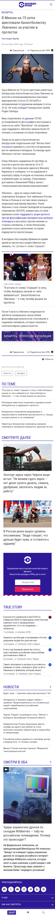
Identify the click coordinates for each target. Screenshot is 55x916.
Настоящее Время (10, 38)
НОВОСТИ (11, 687)
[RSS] (37, 889)
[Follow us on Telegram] (30, 889)
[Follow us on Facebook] (4, 889)
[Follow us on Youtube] (17, 889)
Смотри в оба (15, 762)
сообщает (22, 107)
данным (29, 118)
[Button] (17, 50)
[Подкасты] (43, 889)
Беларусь (7, 12)
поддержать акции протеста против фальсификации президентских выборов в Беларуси (27, 218)
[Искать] (43, 912)
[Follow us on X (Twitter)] (11, 889)
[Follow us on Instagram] (24, 889)
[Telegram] (27, 912)
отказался (7, 146)
